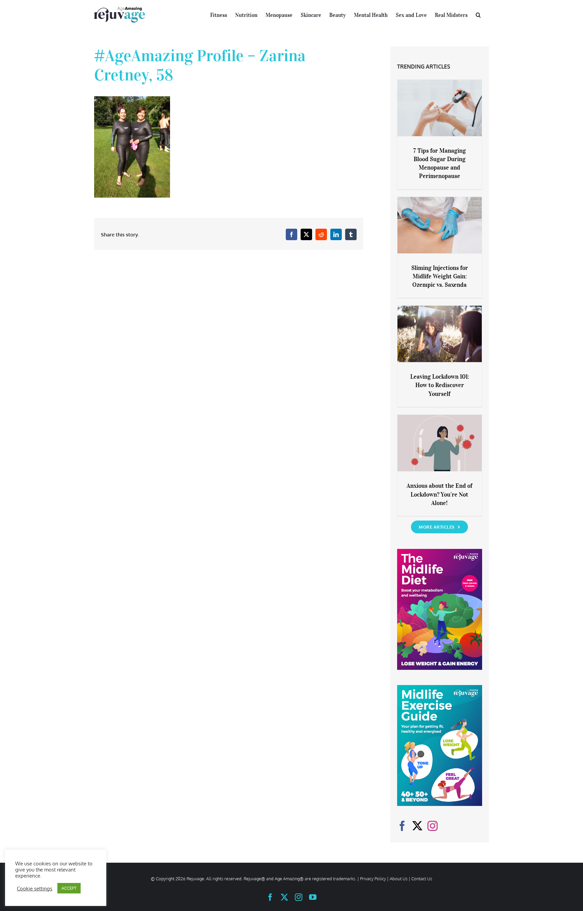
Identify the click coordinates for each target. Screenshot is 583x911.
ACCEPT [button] (69, 888)
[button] (478, 14)
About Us (399, 878)
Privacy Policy (373, 878)
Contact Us (421, 878)
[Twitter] (417, 826)
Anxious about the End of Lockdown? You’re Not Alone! (439, 494)
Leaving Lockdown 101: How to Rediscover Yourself (439, 385)
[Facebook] (402, 826)
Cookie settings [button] (34, 888)
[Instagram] (432, 826)
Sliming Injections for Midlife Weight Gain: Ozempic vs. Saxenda (439, 276)
